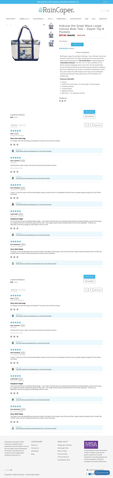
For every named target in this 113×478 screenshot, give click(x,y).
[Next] (80, 2)
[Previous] (32, 2)
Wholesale (34, 451)
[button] (63, 48)
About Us (34, 445)
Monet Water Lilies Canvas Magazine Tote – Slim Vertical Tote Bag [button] (33, 151)
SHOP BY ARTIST (76, 19)
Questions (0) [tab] (22, 125)
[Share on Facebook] (60, 101)
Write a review (89, 112)
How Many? (63, 41)
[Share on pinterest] (17, 145)
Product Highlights (82, 52)
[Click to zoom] (44, 24)
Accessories (38, 19)
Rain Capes (10, 19)
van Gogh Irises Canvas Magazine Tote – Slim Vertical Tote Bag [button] (33, 178)
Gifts (50, 19)
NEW (86, 19)
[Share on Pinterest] (65, 101)
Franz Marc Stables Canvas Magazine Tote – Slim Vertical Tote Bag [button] (34, 204)
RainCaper (20, 474)
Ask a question (89, 116)
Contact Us (35, 448)
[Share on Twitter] (63, 101)
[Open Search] (101, 10)
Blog (32, 454)
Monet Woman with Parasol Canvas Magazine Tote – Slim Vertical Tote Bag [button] (36, 263)
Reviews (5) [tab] (14, 125)
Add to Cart (77, 44)
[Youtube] (11, 470)
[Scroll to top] (109, 474)
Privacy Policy (62, 454)
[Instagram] (7, 470)
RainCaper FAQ (63, 448)
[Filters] (90, 125)
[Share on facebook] (11, 145)
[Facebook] (5, 470)
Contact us (63, 98)
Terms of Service (63, 457)
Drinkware (61, 19)
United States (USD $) (95, 470)
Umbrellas (24, 19)
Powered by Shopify (32, 474)
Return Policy (62, 451)
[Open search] (86, 125)
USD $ (105, 2)
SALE (93, 19)
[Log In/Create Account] (104, 10)
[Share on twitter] (14, 145)
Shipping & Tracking (64, 445)
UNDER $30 (103, 19)
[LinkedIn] (9, 470)
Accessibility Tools (64, 460)
